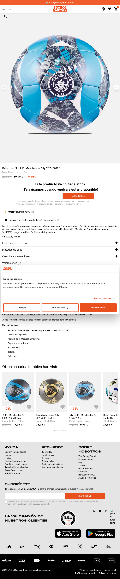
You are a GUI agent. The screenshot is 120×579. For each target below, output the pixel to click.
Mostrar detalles (102, 298)
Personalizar (58, 307)
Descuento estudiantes (52, 467)
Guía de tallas (48, 461)
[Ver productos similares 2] (57, 430)
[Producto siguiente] (114, 399)
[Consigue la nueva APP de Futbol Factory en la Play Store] (100, 533)
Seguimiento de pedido (15, 452)
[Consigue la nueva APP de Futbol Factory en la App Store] (68, 533)
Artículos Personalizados (16, 467)
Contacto (82, 472)
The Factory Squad (87, 456)
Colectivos (46, 458)
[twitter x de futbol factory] (105, 511)
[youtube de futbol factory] (112, 517)
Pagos (8, 455)
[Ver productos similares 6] (65, 430)
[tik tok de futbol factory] (89, 511)
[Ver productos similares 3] (59, 430)
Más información (12, 473)
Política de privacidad (85, 573)
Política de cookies (107, 573)
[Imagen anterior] (3, 87)
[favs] (109, 9)
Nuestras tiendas (86, 468)
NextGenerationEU (86, 475)
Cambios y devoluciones (16, 464)
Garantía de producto (14, 470)
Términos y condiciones (90, 570)
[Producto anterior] (5, 399)
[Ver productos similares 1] (54, 430)
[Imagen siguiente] (116, 87)
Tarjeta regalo (48, 455)
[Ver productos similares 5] (63, 430)
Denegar (22, 307)
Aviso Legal (110, 570)
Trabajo (81, 465)
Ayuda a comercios (87, 478)
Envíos (8, 458)
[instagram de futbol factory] (94, 511)
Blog (80, 462)
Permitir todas (98, 307)
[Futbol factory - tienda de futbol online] (60, 8)
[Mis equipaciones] (103, 9)
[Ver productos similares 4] (61, 430)
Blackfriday (47, 452)
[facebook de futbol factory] (100, 511)
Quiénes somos (85, 459)
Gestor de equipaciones (15, 461)
